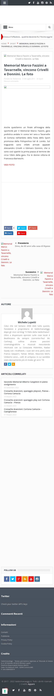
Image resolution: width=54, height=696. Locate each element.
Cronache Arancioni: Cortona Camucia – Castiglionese (23, 410)
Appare (31, 684)
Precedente (23, 243)
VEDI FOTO (9, 164)
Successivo (30, 272)
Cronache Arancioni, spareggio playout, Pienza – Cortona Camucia (27, 392)
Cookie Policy (6, 643)
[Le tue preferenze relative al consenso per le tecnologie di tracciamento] (4, 691)
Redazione (17, 79)
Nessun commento (11, 81)
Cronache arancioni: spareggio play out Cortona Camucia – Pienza (27, 401)
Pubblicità (5, 636)
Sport (41, 79)
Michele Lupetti (27, 322)
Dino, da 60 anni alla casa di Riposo (32, 246)
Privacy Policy (6, 640)
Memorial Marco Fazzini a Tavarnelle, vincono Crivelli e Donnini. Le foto (25, 277)
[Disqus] (27, 455)
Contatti (4, 632)
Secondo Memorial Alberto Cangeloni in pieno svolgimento (26, 383)
